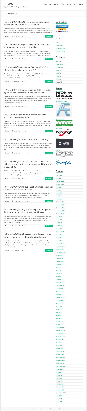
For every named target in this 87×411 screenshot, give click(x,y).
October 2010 (60, 300)
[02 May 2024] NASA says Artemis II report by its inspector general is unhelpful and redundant (27, 235)
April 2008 (59, 381)
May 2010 (59, 312)
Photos (75, 4)
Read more (49, 36)
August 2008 (59, 369)
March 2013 (59, 279)
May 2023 (59, 220)
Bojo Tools (59, 128)
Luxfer (58, 138)
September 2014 (61, 252)
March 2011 (59, 294)
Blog (50, 4)
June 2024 (59, 190)
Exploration (59, 64)
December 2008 (60, 357)
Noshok (58, 150)
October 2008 (60, 363)
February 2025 (60, 181)
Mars (57, 73)
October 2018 (60, 232)
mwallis (8, 36)
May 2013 (59, 273)
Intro (45, 4)
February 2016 (60, 243)
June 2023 (59, 217)
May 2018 (59, 240)
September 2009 (61, 336)
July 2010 (59, 306)
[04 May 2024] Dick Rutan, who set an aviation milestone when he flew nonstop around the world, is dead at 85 (28, 164)
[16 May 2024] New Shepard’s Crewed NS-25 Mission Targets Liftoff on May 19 (26, 68)
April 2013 (59, 276)
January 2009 (60, 354)
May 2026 (59, 175)
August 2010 (59, 303)
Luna (28, 106)
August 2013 (59, 267)
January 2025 (60, 184)
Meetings (56, 4)
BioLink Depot (60, 119)
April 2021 (59, 226)
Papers (69, 4)
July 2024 (59, 187)
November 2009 (60, 330)
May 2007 (59, 402)
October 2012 (60, 288)
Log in (57, 42)
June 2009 (59, 345)
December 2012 (60, 285)
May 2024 (59, 193)
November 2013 (60, 264)
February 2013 (60, 282)
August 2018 (59, 235)
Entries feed (59, 45)
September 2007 (61, 393)
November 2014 (60, 246)
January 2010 (60, 324)
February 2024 (60, 202)
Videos (81, 4)
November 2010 (60, 297)
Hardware (59, 67)
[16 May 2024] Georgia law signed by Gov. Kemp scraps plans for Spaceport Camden (27, 46)
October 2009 (60, 333)
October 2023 (60, 214)
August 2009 (59, 339)
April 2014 (59, 255)
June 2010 (59, 309)
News (62, 4)
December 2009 (60, 327)
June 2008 (59, 375)
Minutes (26, 153)
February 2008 (60, 387)
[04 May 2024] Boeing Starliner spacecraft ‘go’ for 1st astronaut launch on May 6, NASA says (27, 211)
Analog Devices (60, 91)
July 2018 (59, 237)
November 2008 (60, 360)
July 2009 (59, 342)
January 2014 (60, 261)
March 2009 (59, 348)
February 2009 (60, 351)
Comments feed (60, 48)
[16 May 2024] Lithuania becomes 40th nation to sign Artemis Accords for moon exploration (27, 91)
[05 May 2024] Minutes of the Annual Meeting (26, 139)
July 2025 (59, 178)
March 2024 (59, 199)
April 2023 (59, 223)
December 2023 (60, 208)
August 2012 (59, 291)
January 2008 (60, 390)
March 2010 (59, 318)
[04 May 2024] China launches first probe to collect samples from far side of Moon (28, 188)
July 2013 (59, 270)
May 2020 (59, 229)
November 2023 (60, 211)
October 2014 (60, 249)
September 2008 (61, 366)
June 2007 (59, 399)
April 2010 (59, 315)
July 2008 (59, 372)
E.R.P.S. (8, 4)
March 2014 (59, 258)
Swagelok (58, 160)
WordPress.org (60, 51)
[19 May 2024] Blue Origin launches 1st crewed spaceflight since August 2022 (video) (26, 23)
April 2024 (59, 196)
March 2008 (59, 384)
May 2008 (59, 378)
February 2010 (60, 321)
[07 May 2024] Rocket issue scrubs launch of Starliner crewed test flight (25, 116)
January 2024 (60, 205)
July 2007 (59, 396)
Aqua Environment (61, 101)
